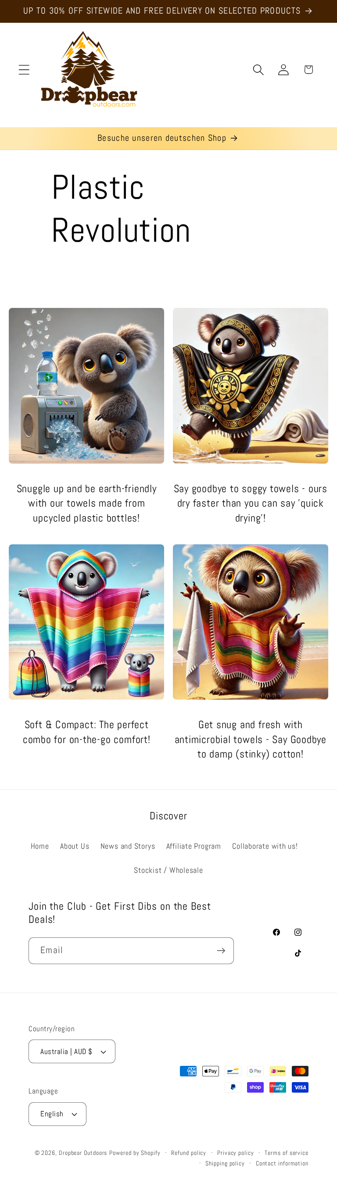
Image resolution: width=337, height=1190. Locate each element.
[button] (23, 69)
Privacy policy (235, 1153)
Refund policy (188, 1153)
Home (40, 846)
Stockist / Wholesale (168, 870)
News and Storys (127, 846)
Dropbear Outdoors (83, 1153)
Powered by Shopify (134, 1153)
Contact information (282, 1163)
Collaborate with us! (265, 846)
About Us (74, 846)
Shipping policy (225, 1163)
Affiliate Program (193, 846)
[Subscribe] (220, 950)
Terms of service (286, 1153)
